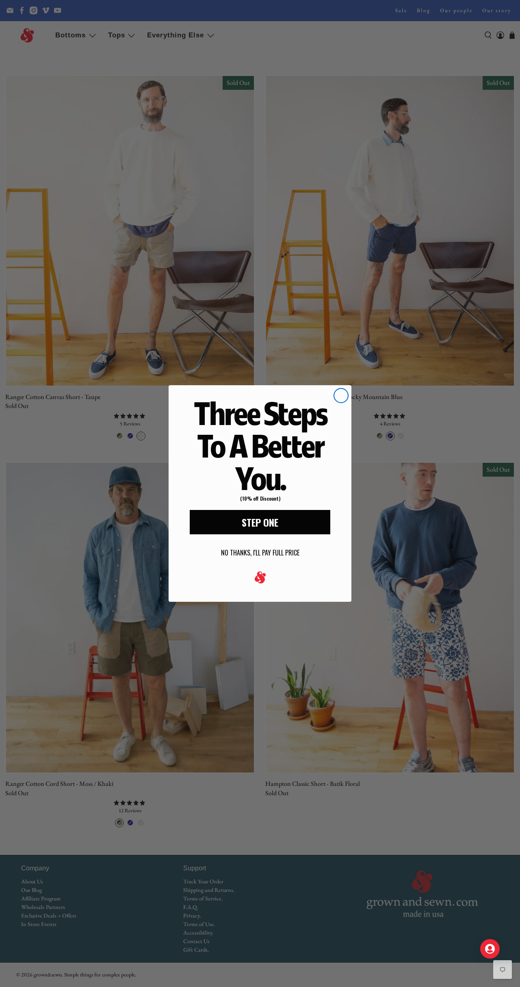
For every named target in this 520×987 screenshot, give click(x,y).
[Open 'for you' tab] (490, 949)
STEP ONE (260, 522)
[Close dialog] (341, 395)
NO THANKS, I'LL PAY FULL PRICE (260, 552)
